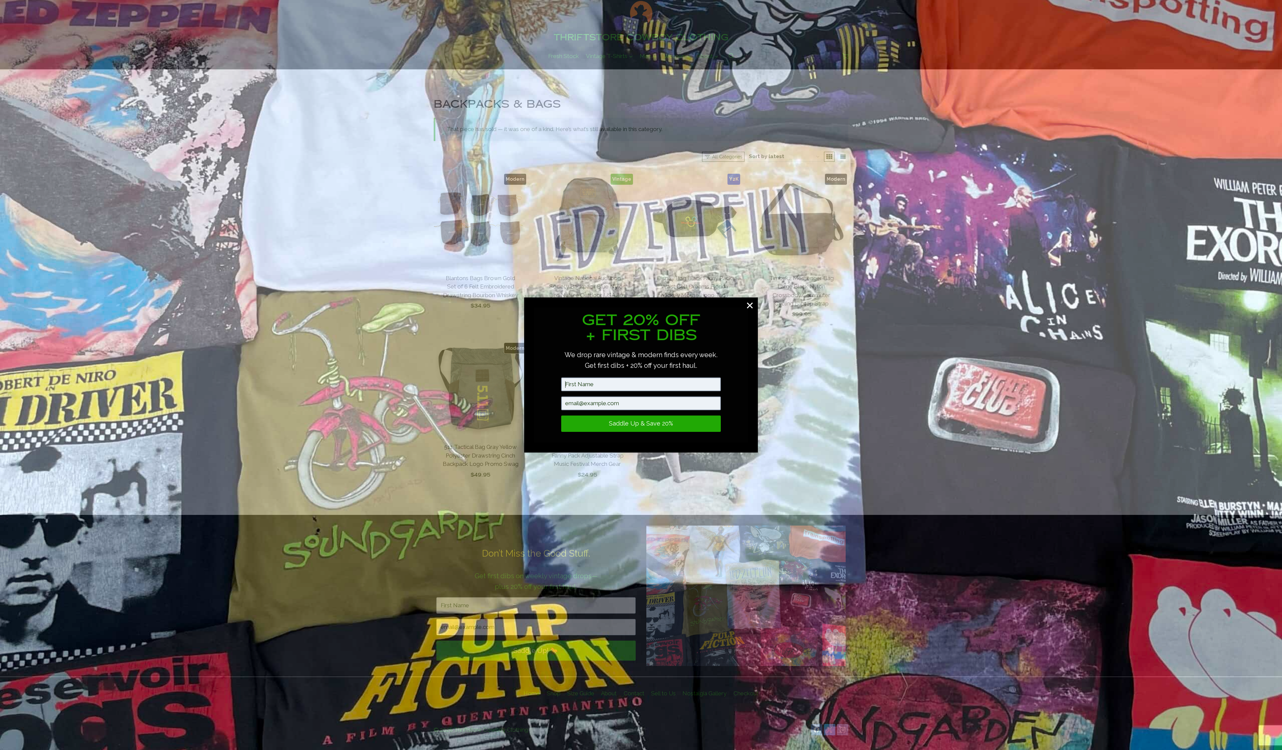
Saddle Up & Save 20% (641, 423)
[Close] (749, 305)
